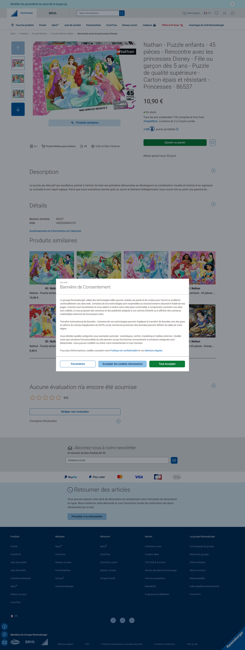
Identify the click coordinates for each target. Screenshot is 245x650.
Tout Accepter (167, 364)
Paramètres (78, 364)
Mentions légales (153, 350)
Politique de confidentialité (124, 350)
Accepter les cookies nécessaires (122, 364)
